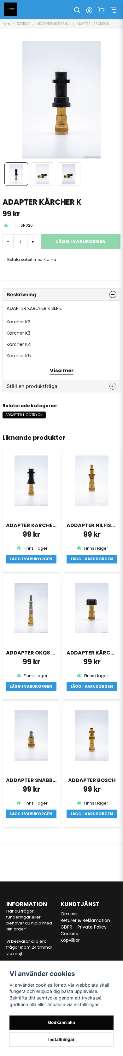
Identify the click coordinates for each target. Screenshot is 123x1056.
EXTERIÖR (23, 23)
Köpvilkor (70, 940)
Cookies (69, 933)
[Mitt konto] (89, 10)
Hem (6, 23)
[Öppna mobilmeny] (113, 10)
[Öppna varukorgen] (101, 10)
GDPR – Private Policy (84, 927)
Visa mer (61, 370)
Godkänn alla (61, 1022)
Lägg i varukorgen (31, 559)
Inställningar (61, 1039)
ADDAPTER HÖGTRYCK (53, 23)
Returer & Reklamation (85, 920)
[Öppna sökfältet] (77, 10)
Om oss (69, 914)
